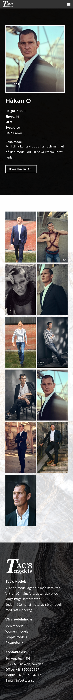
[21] (52, 237)
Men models (14, 626)
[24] (52, 289)
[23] (20, 447)
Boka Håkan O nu (21, 169)
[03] (20, 342)
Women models (16, 631)
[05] (20, 395)
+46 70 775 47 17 (29, 675)
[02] (20, 237)
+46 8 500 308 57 (27, 669)
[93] (20, 500)
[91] (52, 447)
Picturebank (14, 642)
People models (16, 637)
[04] (52, 342)
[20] (52, 395)
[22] (20, 289)
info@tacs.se (25, 680)
